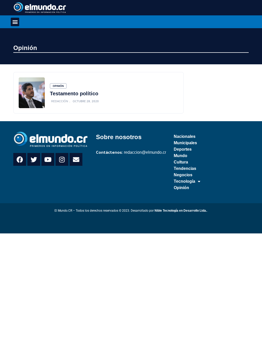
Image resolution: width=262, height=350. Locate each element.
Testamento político (74, 93)
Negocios (183, 175)
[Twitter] (33, 159)
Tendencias (185, 168)
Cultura (181, 162)
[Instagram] (62, 159)
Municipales (185, 143)
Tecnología (184, 181)
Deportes (183, 149)
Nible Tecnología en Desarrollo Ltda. (181, 210)
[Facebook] (19, 159)
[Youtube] (47, 159)
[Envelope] (76, 159)
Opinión (25, 47)
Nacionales (184, 136)
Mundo (180, 155)
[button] (15, 22)
